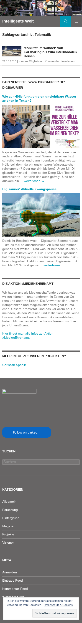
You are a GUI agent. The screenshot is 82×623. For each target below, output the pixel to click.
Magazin (8, 526)
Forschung (10, 510)
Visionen (8, 542)
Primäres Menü (76, 21)
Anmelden (9, 572)
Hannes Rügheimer (30, 61)
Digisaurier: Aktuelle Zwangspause (29, 189)
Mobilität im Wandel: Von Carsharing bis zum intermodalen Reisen (50, 52)
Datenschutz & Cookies (58, 605)
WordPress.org (13, 597)
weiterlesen (34, 181)
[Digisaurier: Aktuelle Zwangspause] (41, 214)
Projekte (8, 534)
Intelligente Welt (18, 21)
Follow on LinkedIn (26, 432)
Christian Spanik (14, 365)
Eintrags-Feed (12, 580)
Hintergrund (10, 518)
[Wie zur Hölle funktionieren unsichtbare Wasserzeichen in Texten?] (41, 126)
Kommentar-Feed (15, 588)
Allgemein (9, 501)
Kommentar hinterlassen (60, 61)
